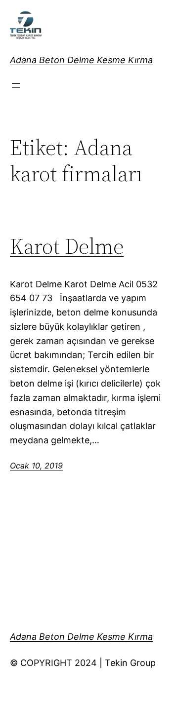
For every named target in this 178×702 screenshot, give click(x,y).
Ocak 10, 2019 (36, 465)
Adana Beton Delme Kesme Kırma (81, 60)
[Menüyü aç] (16, 85)
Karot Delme (67, 246)
